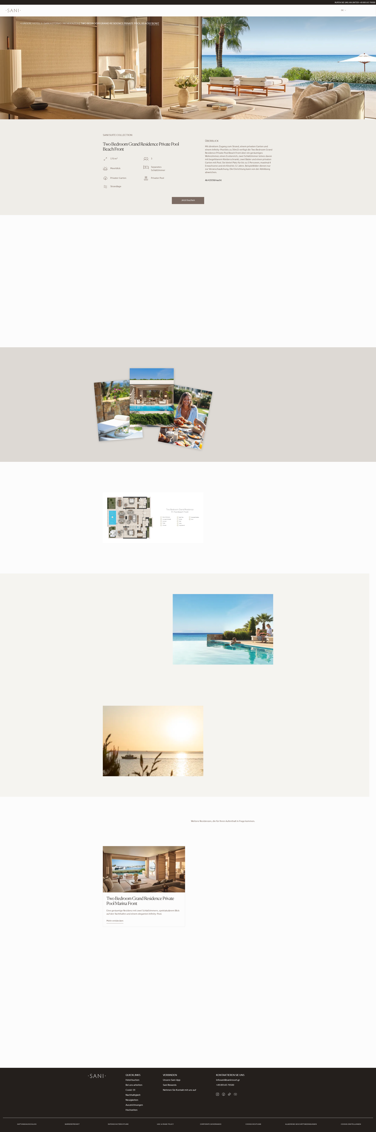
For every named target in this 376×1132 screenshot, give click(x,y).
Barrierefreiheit (72, 1124)
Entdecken (188, 1017)
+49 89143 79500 (225, 1085)
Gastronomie (172, 25)
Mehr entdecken (114, 921)
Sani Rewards (170, 1085)
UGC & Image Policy (165, 1124)
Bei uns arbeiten (134, 1085)
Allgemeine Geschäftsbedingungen (301, 1124)
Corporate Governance (210, 1124)
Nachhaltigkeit (133, 1095)
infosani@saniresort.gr (228, 1080)
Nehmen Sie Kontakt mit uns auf (179, 1090)
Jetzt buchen (188, 200)
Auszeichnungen (134, 1105)
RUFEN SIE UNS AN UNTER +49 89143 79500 (355, 3)
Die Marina (224, 25)
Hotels (140, 25)
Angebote (207, 25)
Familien (154, 25)
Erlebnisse (190, 25)
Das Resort (125, 25)
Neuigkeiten (132, 1100)
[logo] (13, 10)
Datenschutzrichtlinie (118, 1124)
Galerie (239, 25)
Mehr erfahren (110, 659)
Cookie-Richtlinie (253, 1124)
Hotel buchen (132, 1080)
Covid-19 (130, 1090)
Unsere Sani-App (171, 1080)
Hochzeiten (131, 1110)
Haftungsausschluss (27, 1124)
